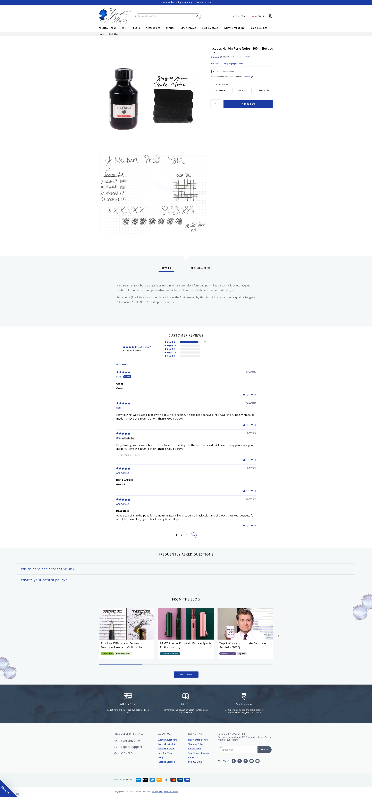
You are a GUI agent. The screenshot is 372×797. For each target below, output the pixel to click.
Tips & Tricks (107, 654)
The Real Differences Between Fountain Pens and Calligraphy (122, 645)
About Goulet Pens (167, 739)
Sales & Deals (210, 28)
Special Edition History (170, 654)
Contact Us (194, 757)
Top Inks (241, 654)
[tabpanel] (186, 298)
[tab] (166, 269)
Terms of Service (171, 791)
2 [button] (181, 535)
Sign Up (264, 749)
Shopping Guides (227, 654)
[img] (123, 372)
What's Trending (234, 28)
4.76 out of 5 (145, 347)
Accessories (153, 28)
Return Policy (195, 748)
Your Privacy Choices (198, 753)
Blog (160, 757)
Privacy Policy (157, 791)
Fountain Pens (108, 28)
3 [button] (186, 535)
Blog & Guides (259, 28)
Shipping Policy (195, 744)
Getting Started (166, 761)
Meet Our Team (166, 748)
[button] (170, 342)
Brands (170, 28)
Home (101, 34)
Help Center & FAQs (198, 739)
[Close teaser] (17, 794)
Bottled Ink (113, 34)
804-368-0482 (195, 761)
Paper (136, 28)
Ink (124, 28)
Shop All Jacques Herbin (233, 64)
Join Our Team (165, 753)
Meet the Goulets (167, 744)
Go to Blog (186, 674)
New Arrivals (188, 28)
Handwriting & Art (122, 654)
